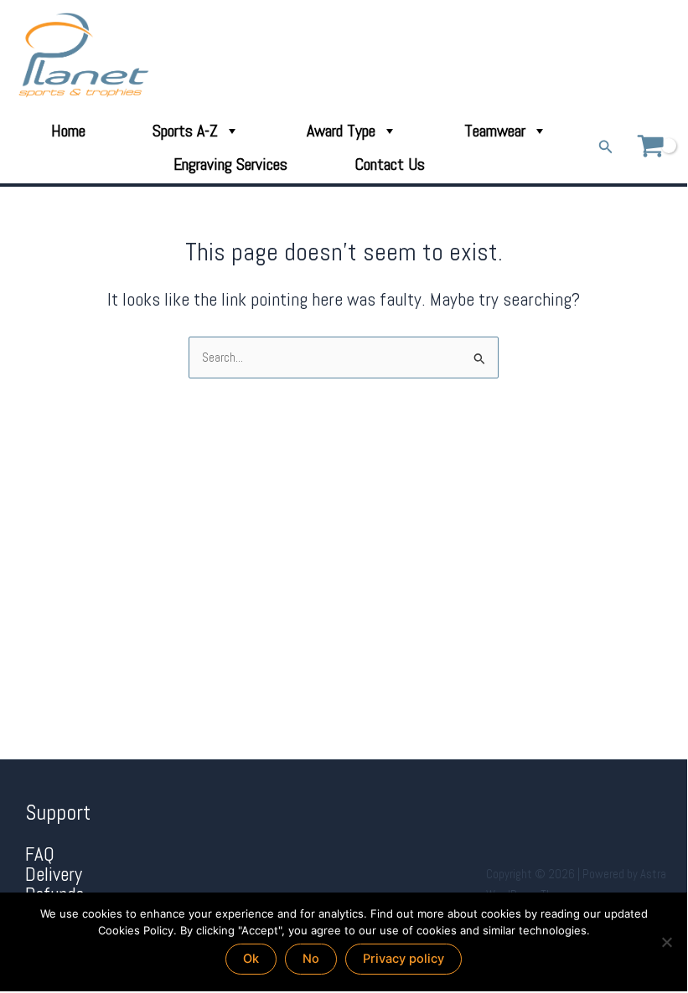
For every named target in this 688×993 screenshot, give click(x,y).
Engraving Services (230, 164)
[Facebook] (618, 55)
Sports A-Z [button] (185, 130)
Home (68, 130)
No (311, 958)
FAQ (39, 854)
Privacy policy (403, 958)
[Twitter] (641, 55)
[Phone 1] (594, 55)
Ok (251, 958)
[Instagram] (665, 55)
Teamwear (494, 130)
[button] (605, 147)
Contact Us (389, 164)
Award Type (341, 130)
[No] (666, 942)
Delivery (53, 874)
